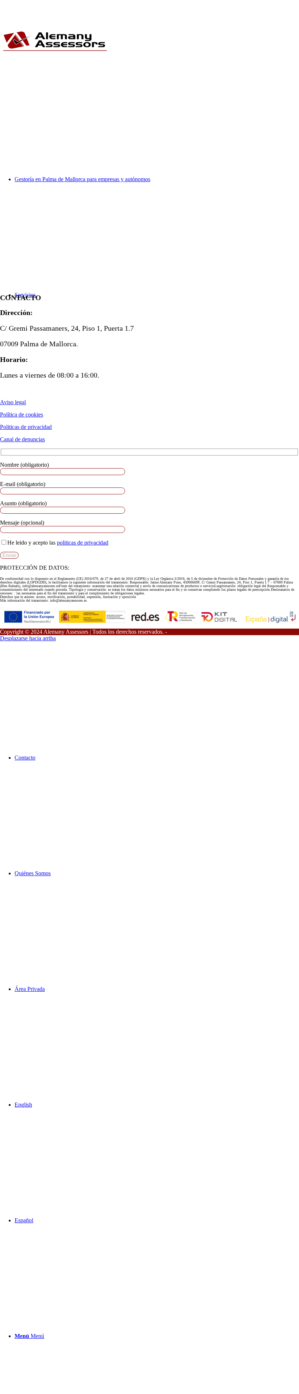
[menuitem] (157, 758)
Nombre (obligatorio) (24, 465)
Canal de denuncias (22, 439)
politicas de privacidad (82, 542)
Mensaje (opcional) (22, 522)
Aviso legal (13, 402)
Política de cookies (21, 414)
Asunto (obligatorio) (23, 503)
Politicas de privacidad (26, 427)
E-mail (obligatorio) (22, 484)
